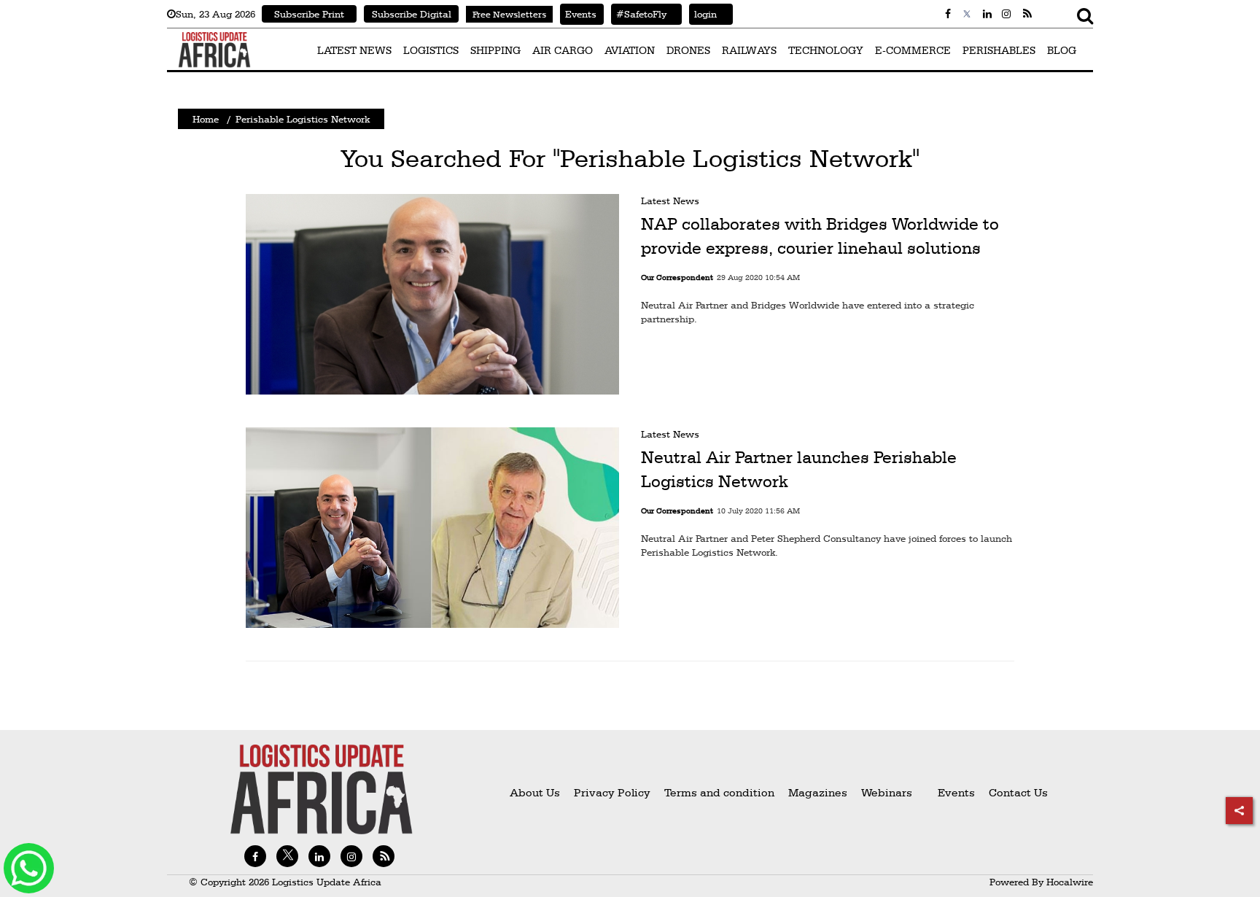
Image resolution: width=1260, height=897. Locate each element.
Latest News (670, 200)
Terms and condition (720, 792)
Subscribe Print (309, 14)
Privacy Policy (612, 792)
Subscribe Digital (411, 14)
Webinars (886, 792)
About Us (535, 792)
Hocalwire (1069, 882)
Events (578, 14)
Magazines (819, 792)
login (703, 14)
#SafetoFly (638, 14)
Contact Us (1018, 792)
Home (205, 119)
